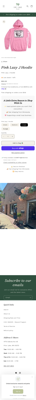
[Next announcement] (33, 15)
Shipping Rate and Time (12, 318)
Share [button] (5, 61)
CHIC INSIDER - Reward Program (15, 322)
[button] (4, 6)
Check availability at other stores (14, 162)
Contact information (19, 398)
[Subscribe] (30, 297)
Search (6, 309)
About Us (7, 314)
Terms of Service (9, 326)
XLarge (5, 129)
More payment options (18, 152)
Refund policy (8, 330)
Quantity (4, 133)
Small (6, 125)
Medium (15, 125)
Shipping (3, 83)
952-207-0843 (9, 366)
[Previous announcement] (3, 15)
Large (24, 125)
